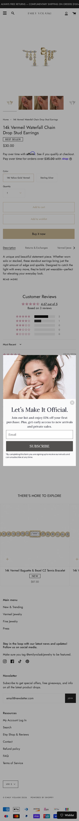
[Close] (72, 402)
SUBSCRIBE (39, 446)
